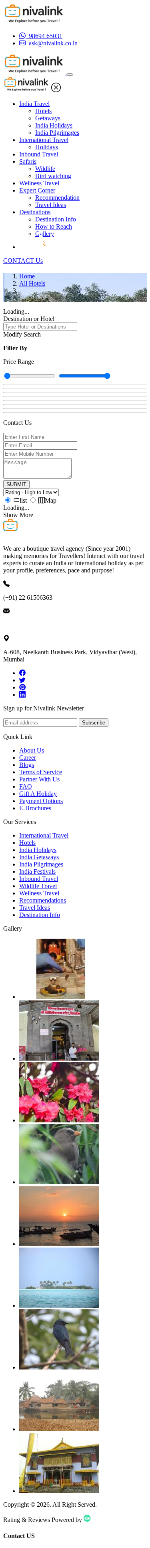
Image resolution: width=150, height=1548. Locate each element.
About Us (31, 750)
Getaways (47, 118)
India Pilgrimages (57, 132)
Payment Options (41, 800)
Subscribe (93, 723)
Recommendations (42, 900)
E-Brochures (35, 808)
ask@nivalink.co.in (27, 624)
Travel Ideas (50, 204)
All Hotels (32, 283)
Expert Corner (37, 190)
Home (27, 276)
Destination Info (55, 219)
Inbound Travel (38, 154)
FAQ (25, 786)
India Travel (34, 103)
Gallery (44, 233)
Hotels (43, 111)
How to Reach (53, 226)
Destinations (34, 212)
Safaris (27, 161)
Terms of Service (40, 772)
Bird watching (53, 175)
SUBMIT (16, 484)
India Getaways (39, 857)
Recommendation (57, 197)
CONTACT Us (23, 260)
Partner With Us (39, 779)
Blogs (26, 764)
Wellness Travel (39, 183)
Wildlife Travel (38, 886)
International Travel (43, 139)
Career (27, 757)
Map (50, 500)
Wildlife (45, 168)
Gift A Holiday (38, 793)
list (23, 500)
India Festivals (37, 871)
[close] (56, 90)
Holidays (46, 147)
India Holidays (53, 125)
